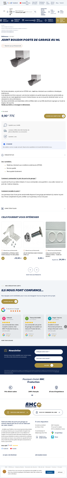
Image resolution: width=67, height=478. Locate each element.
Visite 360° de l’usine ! (34, 2)
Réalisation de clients (42, 2)
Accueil (2, 25)
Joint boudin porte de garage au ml (7, 31)
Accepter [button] (50, 472)
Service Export (52, 2)
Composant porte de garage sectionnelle (9, 30)
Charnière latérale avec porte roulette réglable (10, 254)
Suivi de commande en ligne (48, 412)
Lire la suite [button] (6, 331)
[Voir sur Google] (4, 318)
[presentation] (30, 269)
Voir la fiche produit (11, 232)
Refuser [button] (60, 472)
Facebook (15, 3)
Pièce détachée (39, 20)
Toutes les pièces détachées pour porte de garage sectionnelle (14, 28)
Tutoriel (62, 3)
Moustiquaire (29, 20)
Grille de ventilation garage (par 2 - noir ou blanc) (53, 254)
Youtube (24, 3)
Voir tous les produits (33, 274)
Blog (57, 3)
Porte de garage (17, 20)
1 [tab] (33, 91)
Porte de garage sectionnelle (7, 26)
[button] (1, 326)
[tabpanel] (33, 82)
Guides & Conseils (50, 20)
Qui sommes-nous (28, 3)
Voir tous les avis (7, 340)
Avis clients (47, 2)
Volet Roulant (5, 20)
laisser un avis (8, 301)
